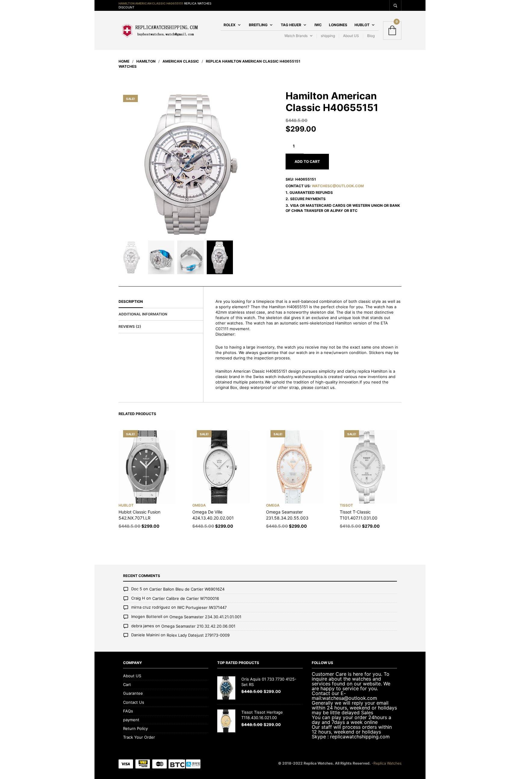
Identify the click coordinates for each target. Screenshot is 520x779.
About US (351, 35)
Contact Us (133, 702)
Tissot (346, 505)
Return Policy (135, 728)
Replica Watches (387, 763)
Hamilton (146, 61)
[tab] (161, 302)
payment (131, 719)
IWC (318, 25)
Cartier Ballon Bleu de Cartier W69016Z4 (186, 589)
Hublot (362, 25)
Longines (338, 25)
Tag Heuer (291, 25)
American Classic (180, 61)
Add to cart (307, 161)
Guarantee (133, 693)
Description (131, 301)
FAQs (128, 711)
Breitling (258, 25)
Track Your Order (139, 737)
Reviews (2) (130, 326)
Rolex (230, 25)
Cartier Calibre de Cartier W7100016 (185, 598)
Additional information (143, 314)
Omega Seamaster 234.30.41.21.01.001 (205, 616)
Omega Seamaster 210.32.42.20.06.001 (198, 626)
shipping (328, 35)
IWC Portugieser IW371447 (202, 607)
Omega (199, 505)
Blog (371, 35)
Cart (127, 684)
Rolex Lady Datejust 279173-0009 (198, 635)
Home (124, 61)
